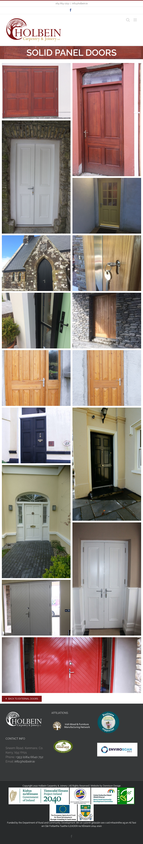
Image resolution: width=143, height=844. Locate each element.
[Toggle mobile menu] (135, 20)
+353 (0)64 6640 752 (29, 757)
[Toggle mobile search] (128, 20)
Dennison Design (112, 786)
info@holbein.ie (80, 3)
